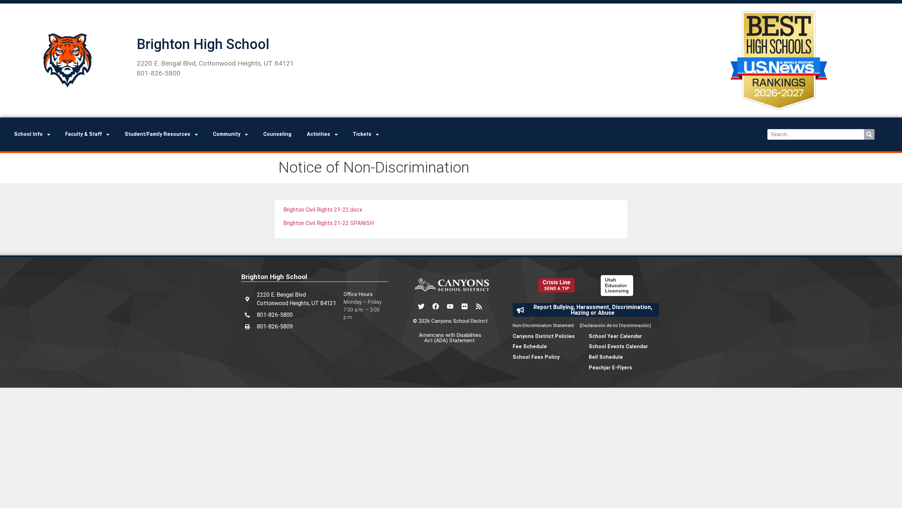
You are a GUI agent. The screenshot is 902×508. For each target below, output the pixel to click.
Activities (318, 134)
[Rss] (479, 306)
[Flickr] (464, 306)
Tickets (362, 134)
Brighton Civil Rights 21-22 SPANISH (328, 223)
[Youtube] (450, 306)
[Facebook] (436, 306)
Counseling (278, 134)
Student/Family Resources (157, 134)
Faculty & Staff (83, 134)
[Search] (869, 134)
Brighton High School (203, 44)
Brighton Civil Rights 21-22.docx (322, 209)
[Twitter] (421, 306)
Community (226, 134)
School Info (28, 134)
